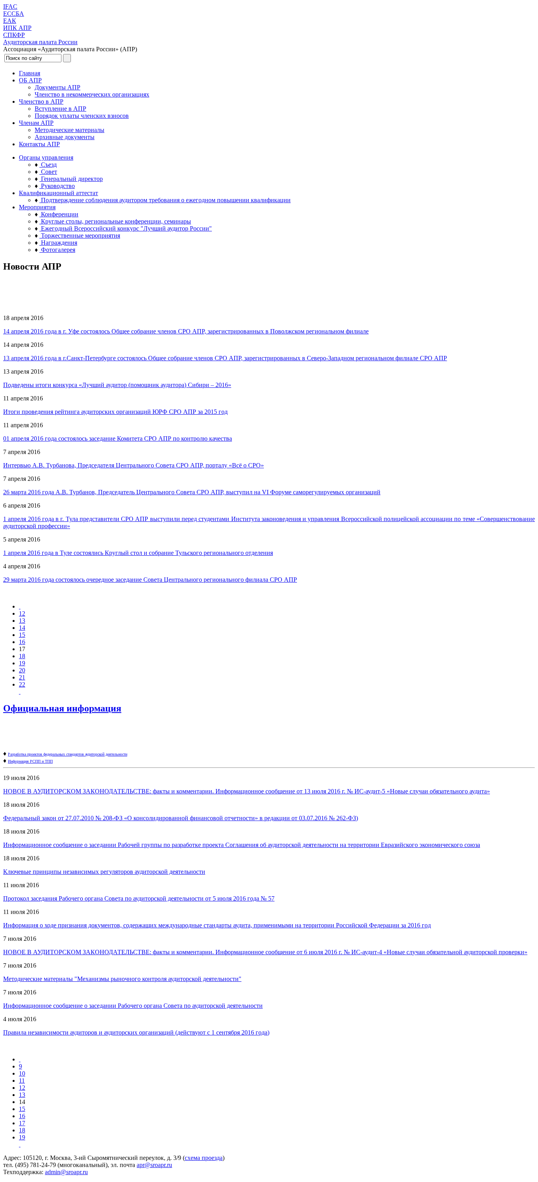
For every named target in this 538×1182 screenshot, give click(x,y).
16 (22, 641)
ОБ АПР (30, 80)
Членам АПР (36, 122)
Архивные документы (65, 137)
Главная (29, 73)
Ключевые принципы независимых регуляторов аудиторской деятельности (104, 871)
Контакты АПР (39, 144)
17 (22, 1123)
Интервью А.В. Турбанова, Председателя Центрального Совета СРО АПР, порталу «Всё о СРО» (133, 465)
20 (22, 670)
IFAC (10, 6)
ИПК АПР (17, 27)
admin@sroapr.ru (66, 1172)
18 (22, 656)
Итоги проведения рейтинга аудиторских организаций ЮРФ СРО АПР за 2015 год (115, 411)
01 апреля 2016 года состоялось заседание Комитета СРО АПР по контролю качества (117, 438)
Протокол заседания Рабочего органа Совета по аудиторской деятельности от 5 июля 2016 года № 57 (139, 898)
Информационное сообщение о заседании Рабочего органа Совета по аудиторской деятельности (133, 1005)
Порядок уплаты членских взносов (82, 115)
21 (22, 677)
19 (22, 663)
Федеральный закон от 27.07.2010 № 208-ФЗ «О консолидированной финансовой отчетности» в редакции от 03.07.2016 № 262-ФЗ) (180, 818)
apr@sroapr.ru (154, 1165)
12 (22, 613)
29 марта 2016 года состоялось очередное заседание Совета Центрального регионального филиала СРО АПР (150, 579)
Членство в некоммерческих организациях (92, 94)
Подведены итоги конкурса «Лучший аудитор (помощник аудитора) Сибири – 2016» (117, 385)
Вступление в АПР (60, 108)
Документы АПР (57, 87)
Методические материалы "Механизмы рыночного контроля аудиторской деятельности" (122, 978)
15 (22, 634)
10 (22, 1073)
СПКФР (14, 35)
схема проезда (204, 1157)
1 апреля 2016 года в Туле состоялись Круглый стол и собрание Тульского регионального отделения (138, 552)
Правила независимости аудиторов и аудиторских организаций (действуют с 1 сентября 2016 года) (136, 1032)
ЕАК (9, 20)
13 (22, 620)
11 (22, 1080)
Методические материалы (69, 130)
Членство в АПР (41, 101)
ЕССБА (13, 13)
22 (22, 684)
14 (22, 627)
